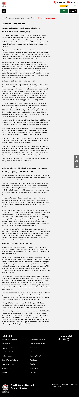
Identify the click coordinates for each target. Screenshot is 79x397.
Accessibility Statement (9, 340)
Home (4, 18)
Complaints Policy (8, 364)
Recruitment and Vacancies (10, 352)
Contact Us (33, 348)
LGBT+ (35, 18)
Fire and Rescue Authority (10, 360)
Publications (34, 360)
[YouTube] (64, 340)
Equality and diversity (23, 18)
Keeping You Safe (35, 356)
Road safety (34, 368)
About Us (11, 18)
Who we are (34, 352)
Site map (33, 372)
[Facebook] (60, 340)
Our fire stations (7, 356)
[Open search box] (4, 11)
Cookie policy (6, 344)
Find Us (32, 364)
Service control (6, 368)
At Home (4, 372)
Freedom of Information (38, 340)
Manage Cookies (56, 386)
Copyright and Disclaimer (10, 348)
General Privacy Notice (37, 344)
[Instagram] (69, 340)
